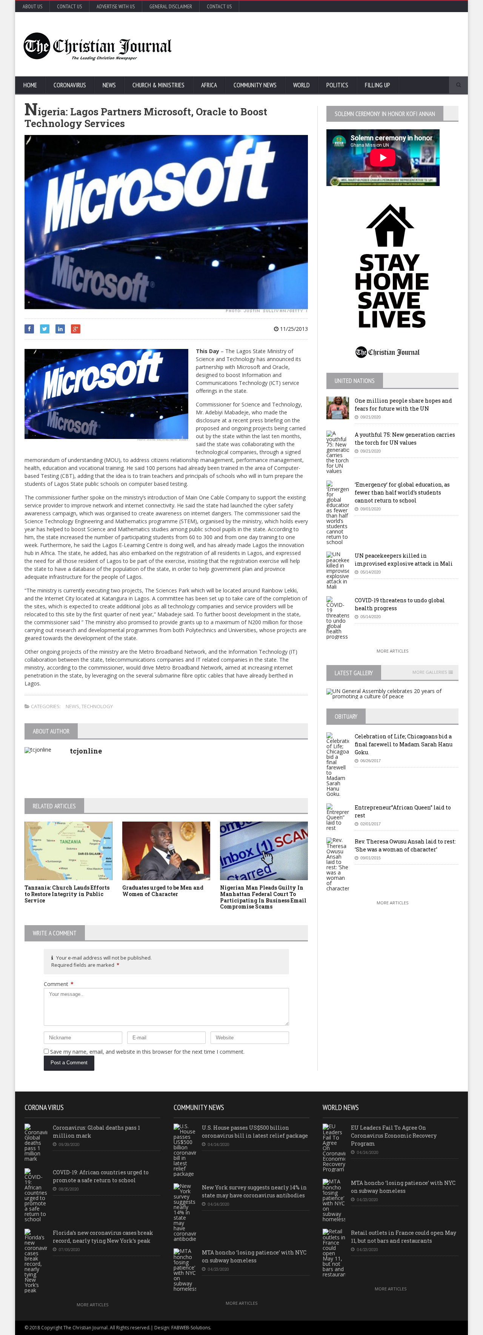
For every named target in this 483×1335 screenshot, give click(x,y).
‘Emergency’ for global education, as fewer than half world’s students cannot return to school (402, 492)
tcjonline (86, 750)
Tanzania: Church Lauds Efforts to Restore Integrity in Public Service (67, 894)
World (301, 85)
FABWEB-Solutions (190, 1327)
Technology (97, 706)
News (109, 85)
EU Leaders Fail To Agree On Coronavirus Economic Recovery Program (394, 1135)
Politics (337, 85)
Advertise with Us (116, 6)
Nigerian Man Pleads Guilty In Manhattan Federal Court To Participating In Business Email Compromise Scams (263, 897)
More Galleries (429, 672)
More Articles (392, 651)
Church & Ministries (158, 85)
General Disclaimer (170, 6)
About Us (32, 6)
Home (30, 85)
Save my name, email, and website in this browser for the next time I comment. (147, 1051)
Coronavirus (70, 85)
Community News (255, 85)
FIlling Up (377, 85)
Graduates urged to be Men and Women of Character (162, 891)
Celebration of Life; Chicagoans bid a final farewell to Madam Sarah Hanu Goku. (403, 744)
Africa (209, 85)
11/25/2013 (293, 328)
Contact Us (69, 6)
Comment (59, 984)
